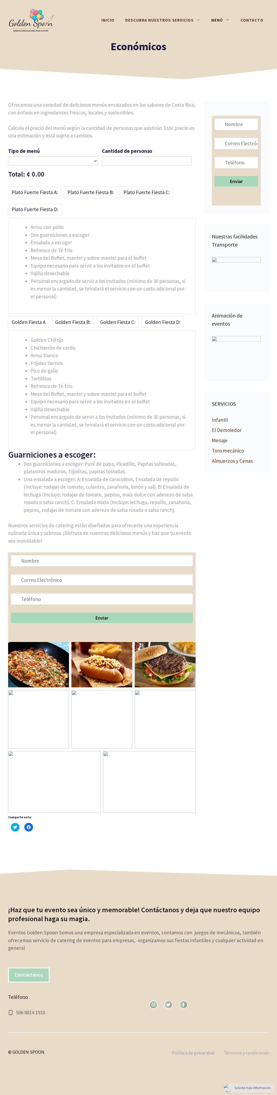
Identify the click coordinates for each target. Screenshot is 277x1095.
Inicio (107, 20)
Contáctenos (28, 975)
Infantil (220, 420)
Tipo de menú (24, 151)
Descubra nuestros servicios (159, 20)
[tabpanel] (102, 266)
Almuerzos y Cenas (232, 461)
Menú (217, 20)
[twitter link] (168, 1005)
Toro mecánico (228, 450)
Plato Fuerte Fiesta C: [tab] (146, 192)
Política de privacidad (193, 1053)
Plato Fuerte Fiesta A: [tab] (35, 192)
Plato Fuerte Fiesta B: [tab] (90, 192)
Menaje (219, 440)
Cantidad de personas (127, 151)
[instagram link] (153, 1005)
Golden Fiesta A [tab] (28, 322)
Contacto (251, 20)
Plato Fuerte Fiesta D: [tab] (35, 209)
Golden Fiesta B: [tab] (72, 322)
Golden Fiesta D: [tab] (162, 322)
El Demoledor (227, 430)
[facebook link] (183, 1005)
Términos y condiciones (246, 1053)
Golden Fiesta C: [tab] (117, 322)
